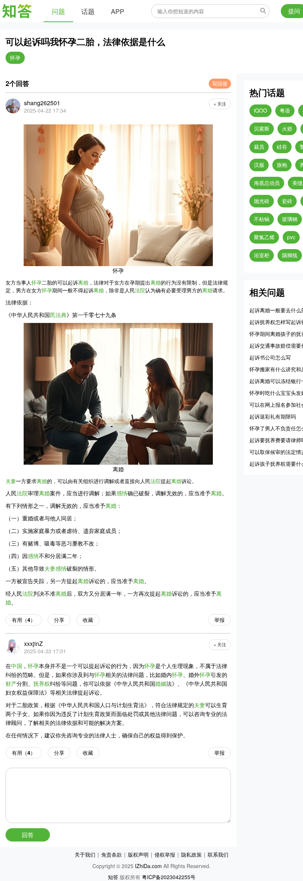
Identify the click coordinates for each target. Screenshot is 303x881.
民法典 (58, 315)
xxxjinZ (33, 643)
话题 (88, 11)
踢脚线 (289, 255)
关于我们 (85, 854)
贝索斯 (261, 128)
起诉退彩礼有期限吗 (272, 416)
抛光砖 (261, 200)
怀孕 (15, 57)
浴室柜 (261, 255)
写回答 (220, 83)
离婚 (83, 282)
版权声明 (138, 854)
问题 (58, 11)
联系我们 (218, 854)
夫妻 (11, 481)
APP (117, 11)
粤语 (285, 110)
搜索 (263, 11)
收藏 (88, 619)
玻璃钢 (289, 219)
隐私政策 (191, 854)
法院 (140, 290)
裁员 (259, 146)
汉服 (259, 164)
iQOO (260, 110)
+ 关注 (220, 103)
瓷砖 (287, 200)
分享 (59, 619)
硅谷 (282, 146)
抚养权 (41, 683)
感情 (121, 493)
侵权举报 (164, 854)
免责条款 (111, 854)
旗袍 (282, 164)
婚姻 (160, 683)
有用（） (23, 619)
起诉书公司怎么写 (270, 357)
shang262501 (42, 103)
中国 (16, 666)
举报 (219, 619)
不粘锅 (261, 219)
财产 (11, 683)
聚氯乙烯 (264, 237)
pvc (291, 237)
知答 (113, 877)
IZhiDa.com (148, 866)
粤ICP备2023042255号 (168, 877)
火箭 (287, 128)
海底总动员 (267, 182)
